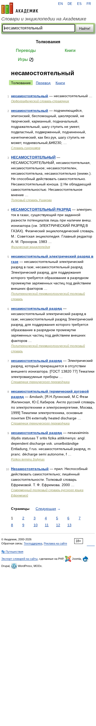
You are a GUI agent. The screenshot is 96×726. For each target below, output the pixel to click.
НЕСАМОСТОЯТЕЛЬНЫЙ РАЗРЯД (41, 209)
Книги (70, 50)
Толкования (48, 42)
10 (36, 525)
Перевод (43, 83)
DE (70, 4)
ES (79, 4)
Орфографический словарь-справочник (40, 101)
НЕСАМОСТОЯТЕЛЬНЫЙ (33, 157)
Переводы (26, 50)
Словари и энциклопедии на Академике (43, 18)
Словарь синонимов (25, 148)
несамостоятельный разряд (36, 308)
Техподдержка (33, 543)
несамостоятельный (29, 96)
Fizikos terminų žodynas (28, 459)
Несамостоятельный (30, 469)
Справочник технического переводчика (40, 382)
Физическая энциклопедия (30, 247)
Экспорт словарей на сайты (19, 558)
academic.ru (19, 8)
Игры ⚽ (26, 59)
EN (60, 4)
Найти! (84, 28)
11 (47, 525)
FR (89, 4)
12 (58, 525)
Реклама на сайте (55, 543)
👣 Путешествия (12, 551)
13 (69, 525)
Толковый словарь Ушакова (31, 200)
